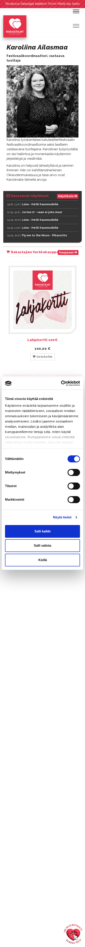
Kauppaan (66, 252)
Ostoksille (44, 356)
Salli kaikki (42, 531)
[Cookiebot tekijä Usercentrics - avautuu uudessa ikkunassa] (61, 383)
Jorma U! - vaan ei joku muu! (42, 212)
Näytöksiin (66, 196)
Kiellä (42, 560)
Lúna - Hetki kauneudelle (40, 204)
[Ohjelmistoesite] (73, 934)
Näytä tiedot (62, 517)
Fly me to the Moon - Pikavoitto (44, 235)
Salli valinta (42, 545)
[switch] (74, 472)
